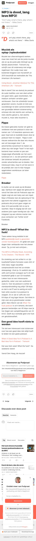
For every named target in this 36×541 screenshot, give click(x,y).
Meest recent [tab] (11, 440)
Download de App (28, 532)
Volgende (28, 401)
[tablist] (9, 415)
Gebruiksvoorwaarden (13, 515)
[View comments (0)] (8, 33)
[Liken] (4, 33)
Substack (7, 537)
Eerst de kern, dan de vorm (13, 465)
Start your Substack (11, 532)
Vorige (7, 401)
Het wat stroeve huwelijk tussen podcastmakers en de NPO (13, 448)
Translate (6, 8)
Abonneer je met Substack (19, 508)
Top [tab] (4, 440)
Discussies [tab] (21, 440)
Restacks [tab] (13, 415)
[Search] (32, 440)
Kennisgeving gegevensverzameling (17, 384)
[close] (30, 477)
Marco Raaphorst (12, 26)
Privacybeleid (27, 519)
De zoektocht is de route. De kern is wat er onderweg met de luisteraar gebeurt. (13, 469)
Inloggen (31, 3)
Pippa (4, 178)
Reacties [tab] (5, 415)
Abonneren (22, 3)
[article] (18, 453)
